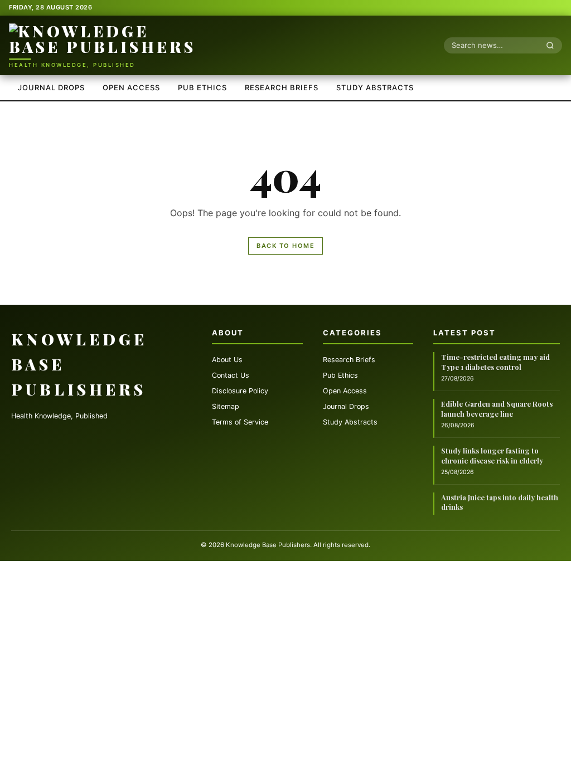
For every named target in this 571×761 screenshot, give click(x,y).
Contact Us (230, 375)
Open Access (131, 87)
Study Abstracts (375, 87)
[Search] (553, 45)
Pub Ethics (202, 87)
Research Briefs (281, 87)
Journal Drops (51, 87)
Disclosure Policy (240, 391)
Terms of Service (240, 422)
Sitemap (225, 406)
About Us (227, 359)
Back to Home (285, 246)
